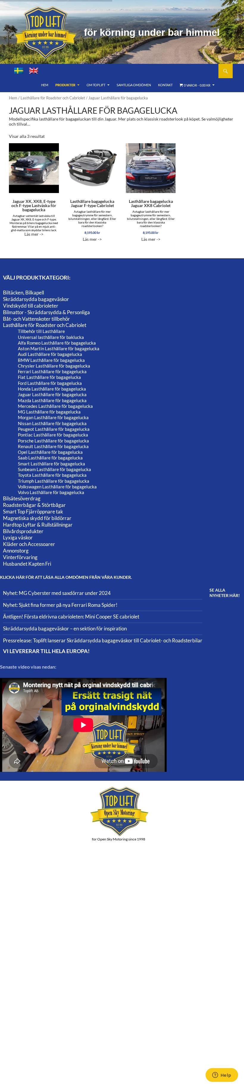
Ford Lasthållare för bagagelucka (50, 383)
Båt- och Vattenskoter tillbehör (36, 319)
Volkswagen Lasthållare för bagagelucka (57, 486)
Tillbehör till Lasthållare (41, 331)
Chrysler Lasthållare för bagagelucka (54, 365)
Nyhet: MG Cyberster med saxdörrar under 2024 (57, 593)
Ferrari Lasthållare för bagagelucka (52, 371)
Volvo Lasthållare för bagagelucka (51, 492)
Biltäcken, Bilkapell (23, 292)
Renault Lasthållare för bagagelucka (53, 446)
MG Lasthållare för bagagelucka (49, 411)
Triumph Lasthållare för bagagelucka (53, 481)
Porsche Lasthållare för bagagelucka (53, 440)
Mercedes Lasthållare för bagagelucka (55, 406)
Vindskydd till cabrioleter (30, 306)
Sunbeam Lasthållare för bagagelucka (54, 469)
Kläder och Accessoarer (29, 544)
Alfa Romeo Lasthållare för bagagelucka (57, 342)
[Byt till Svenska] (18, 70)
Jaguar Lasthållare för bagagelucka (52, 394)
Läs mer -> (34, 218)
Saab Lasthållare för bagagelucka (50, 457)
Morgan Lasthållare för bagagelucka (53, 417)
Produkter (65, 85)
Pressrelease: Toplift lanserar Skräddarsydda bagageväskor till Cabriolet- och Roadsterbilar (102, 640)
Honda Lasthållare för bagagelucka (52, 388)
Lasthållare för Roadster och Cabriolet (53, 97)
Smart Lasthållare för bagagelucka (51, 463)
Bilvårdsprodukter (23, 531)
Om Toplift (96, 85)
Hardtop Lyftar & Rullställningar (38, 525)
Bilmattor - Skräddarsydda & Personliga (46, 312)
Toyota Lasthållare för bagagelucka (52, 475)
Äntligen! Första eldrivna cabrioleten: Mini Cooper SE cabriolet (71, 616)
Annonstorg (16, 550)
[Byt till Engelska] (33, 70)
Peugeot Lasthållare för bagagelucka (54, 429)
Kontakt (165, 85)
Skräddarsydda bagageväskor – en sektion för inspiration (65, 628)
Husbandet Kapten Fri (27, 564)
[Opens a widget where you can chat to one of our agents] (221, 1075)
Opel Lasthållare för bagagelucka (50, 452)
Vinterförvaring (20, 557)
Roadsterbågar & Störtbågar (34, 505)
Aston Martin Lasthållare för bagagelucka (58, 348)
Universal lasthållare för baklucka (51, 337)
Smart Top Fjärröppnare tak (33, 511)
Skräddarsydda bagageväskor (36, 299)
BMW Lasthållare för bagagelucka (51, 360)
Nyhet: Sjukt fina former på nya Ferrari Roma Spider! (60, 605)
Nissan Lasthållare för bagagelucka (52, 423)
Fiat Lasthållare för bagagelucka (49, 377)
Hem (44, 85)
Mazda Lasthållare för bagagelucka (52, 400)
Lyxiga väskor (18, 537)
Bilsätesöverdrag (21, 498)
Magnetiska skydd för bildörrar (37, 518)
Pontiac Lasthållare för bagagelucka (53, 434)
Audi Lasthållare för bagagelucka (50, 354)
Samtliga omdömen (134, 85)
